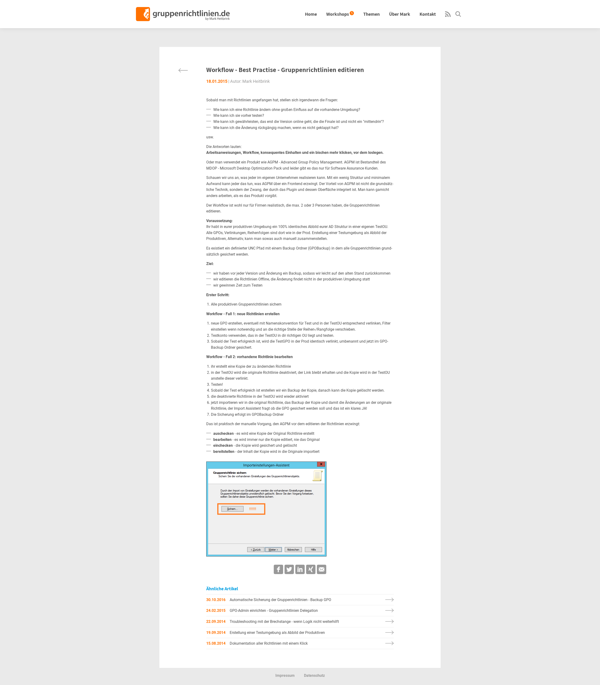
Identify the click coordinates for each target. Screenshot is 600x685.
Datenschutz (314, 675)
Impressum (285, 675)
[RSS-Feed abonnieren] (448, 15)
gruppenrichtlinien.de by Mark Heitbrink (183, 14)
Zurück (183, 70)
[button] (278, 569)
